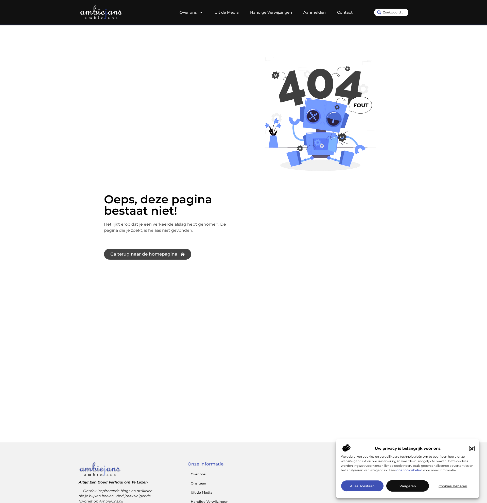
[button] (471, 448)
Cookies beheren (453, 486)
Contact (345, 12)
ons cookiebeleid (409, 470)
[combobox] (391, 12)
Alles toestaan (362, 486)
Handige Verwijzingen (271, 12)
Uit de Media (227, 12)
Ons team (199, 483)
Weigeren (407, 486)
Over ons (188, 12)
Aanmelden (314, 12)
